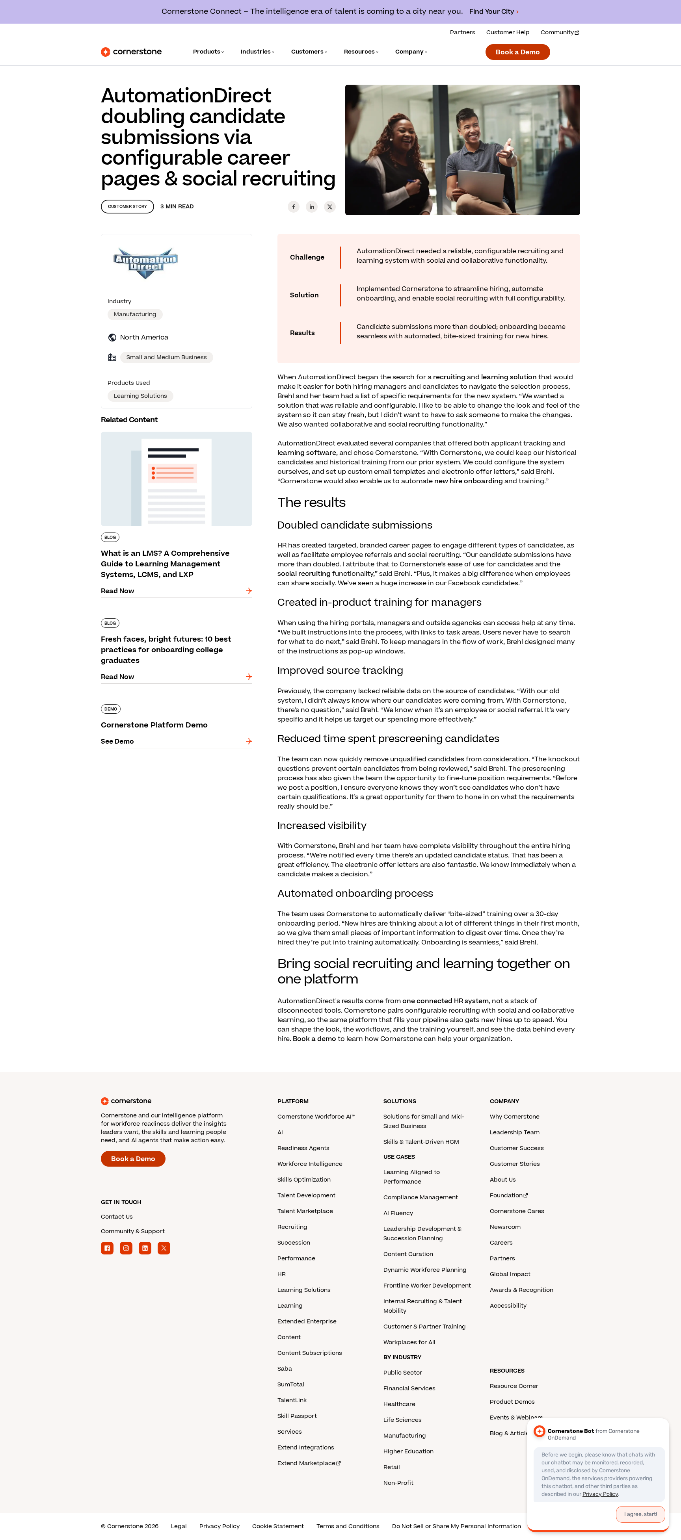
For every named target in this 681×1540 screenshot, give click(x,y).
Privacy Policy (219, 1526)
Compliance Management (420, 1197)
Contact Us (117, 1217)
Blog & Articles (511, 1433)
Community (557, 32)
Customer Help (508, 32)
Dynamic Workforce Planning (425, 1270)
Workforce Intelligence (309, 1164)
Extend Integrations (305, 1448)
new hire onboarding (468, 481)
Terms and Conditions (348, 1526)
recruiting (449, 377)
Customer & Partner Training (424, 1327)
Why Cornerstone (515, 1117)
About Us (503, 1180)
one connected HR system (445, 1001)
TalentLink (292, 1400)
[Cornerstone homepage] (176, 1101)
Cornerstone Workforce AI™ (316, 1117)
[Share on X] (330, 207)
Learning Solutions (304, 1290)
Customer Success (517, 1148)
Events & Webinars (516, 1418)
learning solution (509, 377)
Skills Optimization (304, 1180)
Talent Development (306, 1195)
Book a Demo (518, 52)
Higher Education (408, 1451)
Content (289, 1337)
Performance (296, 1258)
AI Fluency (398, 1213)
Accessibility (508, 1306)
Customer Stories (515, 1164)
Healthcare (399, 1404)
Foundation (506, 1195)
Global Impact (510, 1274)
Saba (284, 1369)
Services (289, 1432)
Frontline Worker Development (427, 1286)
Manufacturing (135, 314)
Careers (501, 1243)
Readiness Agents (303, 1148)
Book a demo (314, 1039)
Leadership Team (515, 1132)
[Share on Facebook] (294, 207)
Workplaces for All (409, 1342)
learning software (306, 453)
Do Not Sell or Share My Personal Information (456, 1526)
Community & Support (133, 1231)
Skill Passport (297, 1416)
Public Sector (402, 1373)
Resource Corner (514, 1386)
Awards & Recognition (521, 1290)
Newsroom (505, 1227)
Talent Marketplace (305, 1211)
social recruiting (304, 574)
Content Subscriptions (309, 1353)
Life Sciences (402, 1420)
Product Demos (512, 1402)
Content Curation (408, 1254)
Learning (290, 1306)
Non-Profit (398, 1483)
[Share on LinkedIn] (312, 207)
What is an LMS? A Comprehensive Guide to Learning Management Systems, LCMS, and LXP (172, 439)
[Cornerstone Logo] (131, 52)
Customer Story (127, 207)
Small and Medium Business (167, 357)
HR (281, 1274)
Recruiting (292, 1227)
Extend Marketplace (306, 1463)
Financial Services (409, 1388)
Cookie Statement (278, 1526)
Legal (179, 1526)
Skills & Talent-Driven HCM (421, 1142)
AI (280, 1132)
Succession (293, 1243)
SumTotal (290, 1384)
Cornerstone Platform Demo (147, 702)
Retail (391, 1467)
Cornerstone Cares (517, 1211)
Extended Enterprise (307, 1321)
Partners (462, 32)
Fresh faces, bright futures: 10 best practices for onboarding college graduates (173, 621)
